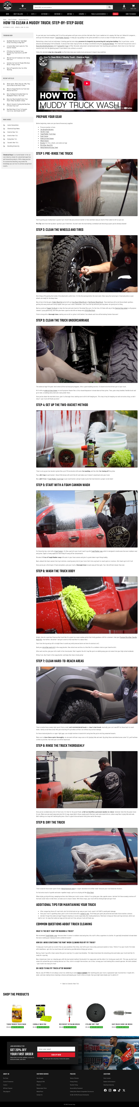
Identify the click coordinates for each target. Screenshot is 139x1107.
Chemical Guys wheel (121, 308)
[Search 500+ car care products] (109, 7)
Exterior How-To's (23, 19)
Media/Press (40, 1091)
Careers (5, 1085)
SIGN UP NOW (56, 1055)
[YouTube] (114, 1090)
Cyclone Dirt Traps (62, 46)
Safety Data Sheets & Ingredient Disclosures (82, 1091)
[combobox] (73, 7)
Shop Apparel (6, 1091)
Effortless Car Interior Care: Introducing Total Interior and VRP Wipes (17, 52)
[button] (133, 7)
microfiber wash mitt (48, 647)
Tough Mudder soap (97, 551)
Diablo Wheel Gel (57, 302)
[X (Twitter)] (124, 1090)
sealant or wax (84, 913)
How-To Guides (13, 19)
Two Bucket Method (108, 44)
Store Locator (107, 1078)
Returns (39, 1085)
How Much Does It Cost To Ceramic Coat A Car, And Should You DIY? (17, 110)
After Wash (90, 892)
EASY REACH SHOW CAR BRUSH (122, 1024)
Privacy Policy (73, 1081)
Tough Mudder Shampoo (62, 37)
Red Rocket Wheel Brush (96, 302)
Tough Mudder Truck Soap (48, 134)
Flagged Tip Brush (52, 308)
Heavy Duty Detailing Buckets (45, 46)
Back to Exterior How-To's (71, 984)
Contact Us (40, 1095)
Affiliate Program (7, 1088)
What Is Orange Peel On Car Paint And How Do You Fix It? (18, 89)
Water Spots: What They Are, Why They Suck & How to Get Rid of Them (18, 84)
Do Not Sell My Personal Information (79, 1095)
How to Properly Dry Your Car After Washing (17, 69)
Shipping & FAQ (41, 1081)
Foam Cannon (44, 136)
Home (4, 19)
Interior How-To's (12, 135)
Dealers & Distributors (109, 1081)
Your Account (40, 1078)
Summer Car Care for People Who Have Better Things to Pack (18, 63)
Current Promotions (8, 1081)
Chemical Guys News (13, 128)
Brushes (42, 143)
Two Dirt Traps (44, 132)
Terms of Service (74, 1078)
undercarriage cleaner (51, 390)
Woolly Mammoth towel (68, 888)
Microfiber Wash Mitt (46, 145)
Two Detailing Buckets (47, 129)
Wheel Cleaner (44, 141)
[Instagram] (110, 1090)
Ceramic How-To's (12, 142)
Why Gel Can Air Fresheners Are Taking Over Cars (18, 58)
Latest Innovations (13, 125)
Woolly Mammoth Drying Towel (49, 147)
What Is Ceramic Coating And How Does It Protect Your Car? (18, 105)
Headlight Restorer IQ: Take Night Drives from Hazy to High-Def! (17, 41)
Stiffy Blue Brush (90, 310)
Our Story (5, 1078)
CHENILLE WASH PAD (39, 1024)
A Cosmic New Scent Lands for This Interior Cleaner (17, 46)
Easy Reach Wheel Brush (79, 302)
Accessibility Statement (76, 1088)
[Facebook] (105, 1090)
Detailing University (13, 146)
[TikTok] (119, 1090)
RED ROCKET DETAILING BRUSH (69, 1024)
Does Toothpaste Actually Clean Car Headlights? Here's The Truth (17, 94)
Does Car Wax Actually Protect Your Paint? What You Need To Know (17, 100)
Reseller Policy (74, 1085)
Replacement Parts (42, 1088)
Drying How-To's (12, 139)
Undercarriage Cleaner (47, 138)
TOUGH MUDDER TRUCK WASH (16, 1024)
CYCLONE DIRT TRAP (92, 1024)
